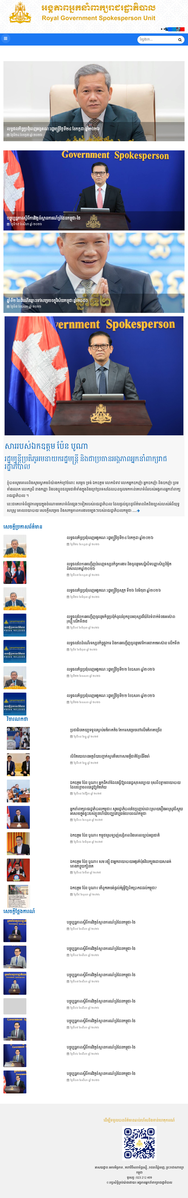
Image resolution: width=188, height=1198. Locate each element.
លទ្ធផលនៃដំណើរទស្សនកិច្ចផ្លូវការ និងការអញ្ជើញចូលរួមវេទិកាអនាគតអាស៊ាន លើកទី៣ (123, 643)
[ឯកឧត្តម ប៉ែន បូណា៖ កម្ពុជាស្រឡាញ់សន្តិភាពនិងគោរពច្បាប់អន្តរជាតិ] (18, 843)
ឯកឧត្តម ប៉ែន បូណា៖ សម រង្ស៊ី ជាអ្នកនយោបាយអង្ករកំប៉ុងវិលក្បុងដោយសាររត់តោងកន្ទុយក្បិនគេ (120, 864)
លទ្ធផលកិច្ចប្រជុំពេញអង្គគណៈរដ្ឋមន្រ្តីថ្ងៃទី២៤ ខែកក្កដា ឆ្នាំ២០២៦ (53, 129)
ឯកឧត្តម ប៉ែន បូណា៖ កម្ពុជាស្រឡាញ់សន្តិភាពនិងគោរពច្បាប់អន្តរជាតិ (115, 835)
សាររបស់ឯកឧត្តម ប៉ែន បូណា (46, 446)
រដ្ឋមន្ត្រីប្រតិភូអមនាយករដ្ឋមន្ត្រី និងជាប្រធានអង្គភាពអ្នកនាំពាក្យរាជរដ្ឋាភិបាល (86, 463)
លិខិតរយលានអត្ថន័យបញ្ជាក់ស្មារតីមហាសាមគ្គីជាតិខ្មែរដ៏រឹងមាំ (110, 756)
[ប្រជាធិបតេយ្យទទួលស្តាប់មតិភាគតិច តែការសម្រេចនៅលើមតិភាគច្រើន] (18, 738)
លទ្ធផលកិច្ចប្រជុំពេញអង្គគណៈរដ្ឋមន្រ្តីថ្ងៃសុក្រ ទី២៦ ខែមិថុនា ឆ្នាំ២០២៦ (114, 591)
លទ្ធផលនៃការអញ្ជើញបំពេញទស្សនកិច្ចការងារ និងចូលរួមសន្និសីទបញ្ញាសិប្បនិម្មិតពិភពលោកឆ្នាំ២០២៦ (119, 566)
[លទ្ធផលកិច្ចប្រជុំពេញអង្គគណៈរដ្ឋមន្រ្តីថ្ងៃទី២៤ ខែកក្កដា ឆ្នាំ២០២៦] (94, 101)
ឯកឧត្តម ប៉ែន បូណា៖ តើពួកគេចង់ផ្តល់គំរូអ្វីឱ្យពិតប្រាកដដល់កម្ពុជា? (113, 888)
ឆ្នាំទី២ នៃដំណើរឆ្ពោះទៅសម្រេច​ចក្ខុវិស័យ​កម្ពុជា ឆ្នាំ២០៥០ (47, 300)
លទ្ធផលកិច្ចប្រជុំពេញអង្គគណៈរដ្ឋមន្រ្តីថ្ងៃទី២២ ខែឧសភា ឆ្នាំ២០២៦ (111, 696)
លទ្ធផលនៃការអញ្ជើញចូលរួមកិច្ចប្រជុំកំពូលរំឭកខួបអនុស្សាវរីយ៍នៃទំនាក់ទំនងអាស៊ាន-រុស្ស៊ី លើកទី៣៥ (121, 619)
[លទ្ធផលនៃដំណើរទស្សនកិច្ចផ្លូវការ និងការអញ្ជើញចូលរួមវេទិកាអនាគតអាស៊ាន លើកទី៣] (14, 651)
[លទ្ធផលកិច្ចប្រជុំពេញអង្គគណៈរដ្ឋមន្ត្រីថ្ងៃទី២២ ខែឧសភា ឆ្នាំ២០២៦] (14, 677)
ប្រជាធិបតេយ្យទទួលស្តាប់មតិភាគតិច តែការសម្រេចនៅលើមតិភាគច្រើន (116, 730)
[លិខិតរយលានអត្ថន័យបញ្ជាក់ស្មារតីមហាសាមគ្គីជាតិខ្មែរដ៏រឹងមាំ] (18, 764)
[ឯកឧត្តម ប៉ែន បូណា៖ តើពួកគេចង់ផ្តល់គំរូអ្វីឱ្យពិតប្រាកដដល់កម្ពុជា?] (18, 896)
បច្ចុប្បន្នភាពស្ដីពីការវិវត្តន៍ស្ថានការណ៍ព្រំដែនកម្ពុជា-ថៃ (43, 218)
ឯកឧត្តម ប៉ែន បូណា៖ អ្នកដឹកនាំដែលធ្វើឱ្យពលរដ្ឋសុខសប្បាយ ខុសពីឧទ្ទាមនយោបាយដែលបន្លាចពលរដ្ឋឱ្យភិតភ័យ (125, 785)
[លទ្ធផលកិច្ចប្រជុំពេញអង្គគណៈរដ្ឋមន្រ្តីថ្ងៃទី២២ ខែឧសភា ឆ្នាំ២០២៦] (14, 704)
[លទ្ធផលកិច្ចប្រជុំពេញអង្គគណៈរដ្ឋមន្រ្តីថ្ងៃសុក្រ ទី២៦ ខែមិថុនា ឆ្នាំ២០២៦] (14, 598)
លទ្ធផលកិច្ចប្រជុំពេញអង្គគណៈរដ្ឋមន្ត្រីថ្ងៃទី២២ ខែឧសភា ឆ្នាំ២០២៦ (111, 670)
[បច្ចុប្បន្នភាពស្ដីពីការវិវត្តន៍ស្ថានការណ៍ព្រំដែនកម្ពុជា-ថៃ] (94, 190)
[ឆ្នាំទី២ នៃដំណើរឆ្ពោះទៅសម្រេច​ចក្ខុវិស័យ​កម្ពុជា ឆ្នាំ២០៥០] (94, 273)
